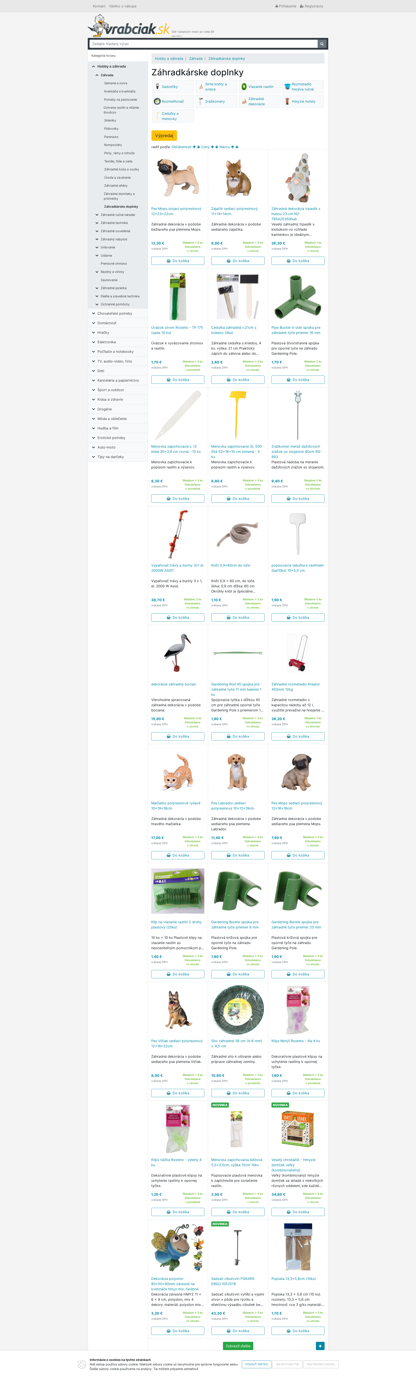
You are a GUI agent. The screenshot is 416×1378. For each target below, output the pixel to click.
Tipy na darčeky (111, 457)
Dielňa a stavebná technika (120, 296)
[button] (320, 1346)
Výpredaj (164, 135)
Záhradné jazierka (114, 288)
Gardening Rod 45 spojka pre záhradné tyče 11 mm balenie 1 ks (236, 689)
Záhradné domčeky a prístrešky (119, 196)
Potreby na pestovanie (120, 99)
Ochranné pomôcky (115, 304)
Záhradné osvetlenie (115, 231)
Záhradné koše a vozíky (121, 169)
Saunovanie (109, 280)
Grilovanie (108, 247)
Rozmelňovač (173, 101)
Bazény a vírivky (112, 272)
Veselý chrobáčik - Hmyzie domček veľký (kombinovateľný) (293, 1165)
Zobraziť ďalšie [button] (238, 1346)
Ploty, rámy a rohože (119, 153)
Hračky (103, 332)
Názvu (224, 147)
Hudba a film (108, 428)
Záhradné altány (116, 185)
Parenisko (111, 137)
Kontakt (99, 6)
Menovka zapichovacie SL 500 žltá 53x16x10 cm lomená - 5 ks (236, 451)
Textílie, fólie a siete (118, 161)
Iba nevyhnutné (287, 1364)
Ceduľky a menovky (170, 116)
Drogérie (105, 409)
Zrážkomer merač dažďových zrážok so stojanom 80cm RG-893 (296, 451)
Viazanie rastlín (261, 86)
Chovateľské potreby (115, 313)
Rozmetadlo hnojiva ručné (303, 86)
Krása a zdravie (110, 399)
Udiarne (106, 255)
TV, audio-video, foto (115, 361)
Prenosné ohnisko (114, 263)
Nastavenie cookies (321, 1364)
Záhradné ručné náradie (118, 215)
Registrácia (313, 6)
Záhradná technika (114, 223)
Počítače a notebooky (116, 351)
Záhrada (107, 75)
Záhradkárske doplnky (121, 206)
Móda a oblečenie (112, 418)
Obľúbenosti (182, 147)
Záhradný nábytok (114, 239)
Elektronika (107, 342)
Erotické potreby (111, 438)
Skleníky (110, 120)
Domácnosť (107, 323)
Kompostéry (113, 145)
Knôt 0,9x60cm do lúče (230, 565)
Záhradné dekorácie (257, 101)
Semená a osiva (115, 83)
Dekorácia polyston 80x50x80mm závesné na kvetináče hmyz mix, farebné (174, 1283)
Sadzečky (170, 86)
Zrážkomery (215, 101)
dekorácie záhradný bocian (173, 684)
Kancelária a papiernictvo (118, 380)
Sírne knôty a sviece (216, 86)
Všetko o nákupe (122, 6)
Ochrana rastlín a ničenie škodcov (121, 110)
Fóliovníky (111, 128)
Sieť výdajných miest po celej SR (193, 33)
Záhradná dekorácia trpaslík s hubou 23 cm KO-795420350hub (295, 213)
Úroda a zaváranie (117, 177)
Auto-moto (106, 447)
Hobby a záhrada (112, 66)
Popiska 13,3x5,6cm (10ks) (293, 1278)
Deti (101, 371)
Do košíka (180, 261)
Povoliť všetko (256, 1364)
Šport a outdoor (111, 390)
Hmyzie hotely (303, 101)
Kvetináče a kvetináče (119, 91)
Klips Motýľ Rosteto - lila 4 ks (295, 1041)
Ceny (205, 147)
